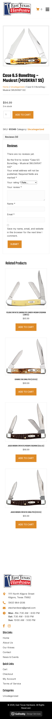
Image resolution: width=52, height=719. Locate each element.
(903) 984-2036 (16, 602)
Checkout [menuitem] (8, 674)
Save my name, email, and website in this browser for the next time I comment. (25, 232)
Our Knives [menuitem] (8, 647)
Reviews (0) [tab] (11, 137)
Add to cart (23, 114)
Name (11, 203)
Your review (14, 187)
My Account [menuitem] (9, 678)
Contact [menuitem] (7, 652)
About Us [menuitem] (8, 642)
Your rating (14, 182)
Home (6, 87)
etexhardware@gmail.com (21, 607)
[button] (3, 625)
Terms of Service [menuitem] (12, 683)
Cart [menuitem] (5, 669)
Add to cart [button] (26, 327)
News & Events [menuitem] (11, 657)
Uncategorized (17, 87)
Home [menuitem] (6, 638)
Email (11, 214)
